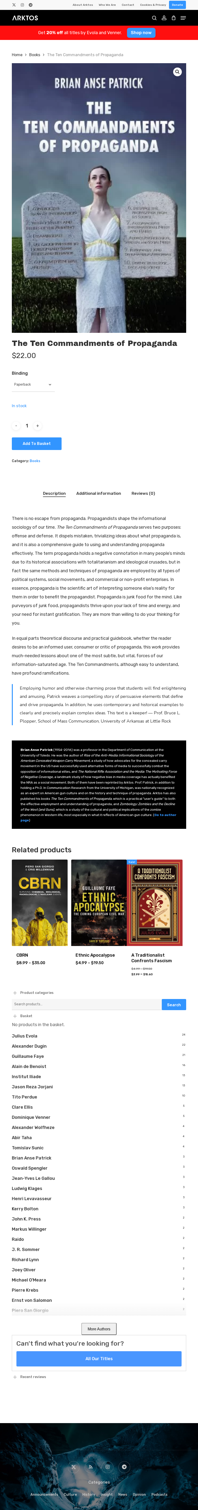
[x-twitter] (14, 5)
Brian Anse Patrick (31, 1158)
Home (17, 55)
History (88, 1495)
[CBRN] (40, 903)
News (122, 1495)
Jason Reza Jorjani (32, 1087)
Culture (70, 1495)
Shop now (141, 32)
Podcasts (159, 1495)
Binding (20, 373)
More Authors (99, 1329)
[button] (177, 72)
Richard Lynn (25, 1259)
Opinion (139, 1495)
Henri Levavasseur (32, 1198)
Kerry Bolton (25, 1209)
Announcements (44, 1495)
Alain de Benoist (29, 1066)
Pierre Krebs (25, 1290)
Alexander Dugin (29, 1046)
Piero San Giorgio (30, 1310)
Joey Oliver (24, 1270)
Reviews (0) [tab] (143, 493)
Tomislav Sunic (27, 1148)
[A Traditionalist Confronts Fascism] (155, 903)
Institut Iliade (26, 1076)
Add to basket (37, 443)
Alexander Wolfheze (33, 1127)
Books (34, 55)
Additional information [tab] (98, 493)
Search (174, 1005)
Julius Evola (24, 1036)
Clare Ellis (22, 1107)
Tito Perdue (24, 1097)
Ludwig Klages (27, 1188)
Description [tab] (54, 493)
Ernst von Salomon (32, 1300)
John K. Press (26, 1219)
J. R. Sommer (26, 1249)
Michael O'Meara (29, 1280)
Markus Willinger (29, 1229)
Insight (107, 1495)
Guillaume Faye (28, 1056)
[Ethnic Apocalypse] (99, 903)
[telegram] (31, 5)
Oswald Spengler (30, 1168)
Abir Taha (22, 1137)
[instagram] (22, 5)
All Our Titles (99, 1358)
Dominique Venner (31, 1117)
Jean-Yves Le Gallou (33, 1178)
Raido (18, 1239)
